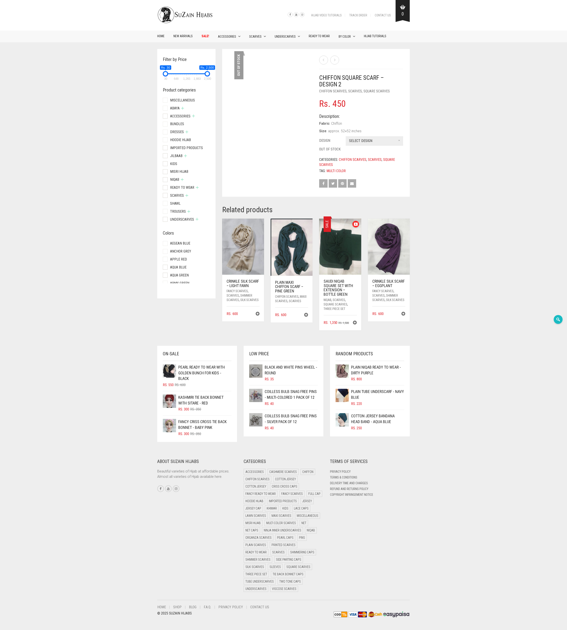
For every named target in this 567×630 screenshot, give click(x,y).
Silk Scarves (249, 300)
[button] (258, 314)
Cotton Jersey (285, 479)
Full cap (314, 494)
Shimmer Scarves (257, 559)
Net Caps (251, 530)
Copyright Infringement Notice (351, 494)
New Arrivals (183, 36)
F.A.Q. (207, 607)
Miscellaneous (182, 100)
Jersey (307, 501)
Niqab (327, 300)
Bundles (177, 124)
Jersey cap (253, 508)
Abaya (175, 108)
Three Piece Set (334, 309)
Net (303, 523)
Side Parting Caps (288, 559)
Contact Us (383, 15)
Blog (192, 607)
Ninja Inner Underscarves (282, 530)
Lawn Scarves (255, 515)
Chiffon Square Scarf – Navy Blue (23, 2)
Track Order (358, 15)
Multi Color (336, 171)
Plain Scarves (255, 545)
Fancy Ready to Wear (260, 494)
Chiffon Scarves (333, 91)
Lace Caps (301, 508)
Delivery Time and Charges (349, 483)
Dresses (177, 132)
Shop (177, 607)
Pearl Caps (285, 537)
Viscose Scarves (284, 589)
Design (324, 140)
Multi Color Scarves (281, 523)
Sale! (205, 36)
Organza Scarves (258, 537)
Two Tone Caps (290, 581)
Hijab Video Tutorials (326, 15)
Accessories (227, 36)
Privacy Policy (340, 471)
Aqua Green (179, 275)
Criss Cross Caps (284, 486)
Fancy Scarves (237, 291)
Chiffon (307, 472)
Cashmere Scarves (283, 472)
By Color (345, 36)
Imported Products (186, 148)
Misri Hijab (179, 171)
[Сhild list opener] (182, 108)
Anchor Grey (180, 251)
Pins (302, 537)
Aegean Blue (180, 243)
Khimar (272, 508)
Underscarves (285, 36)
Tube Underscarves (259, 581)
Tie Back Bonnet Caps (288, 574)
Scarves (255, 36)
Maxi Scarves (281, 515)
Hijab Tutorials (375, 36)
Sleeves (275, 567)
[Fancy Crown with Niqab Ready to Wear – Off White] (334, 60)
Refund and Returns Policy (349, 489)
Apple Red (178, 259)
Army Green (179, 283)
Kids (173, 164)
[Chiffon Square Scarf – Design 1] (323, 60)
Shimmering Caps (302, 552)
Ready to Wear (319, 36)
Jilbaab (176, 156)
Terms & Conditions (343, 477)
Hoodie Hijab (180, 140)
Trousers (178, 211)
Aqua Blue (178, 267)
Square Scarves (376, 91)
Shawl (175, 203)
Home (161, 36)
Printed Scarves (283, 545)
